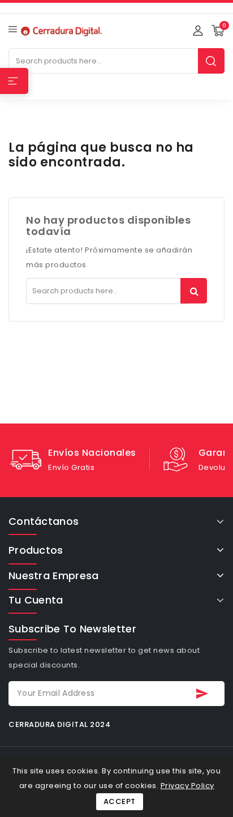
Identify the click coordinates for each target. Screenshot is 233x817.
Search (211, 61)
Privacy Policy (187, 785)
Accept (119, 801)
